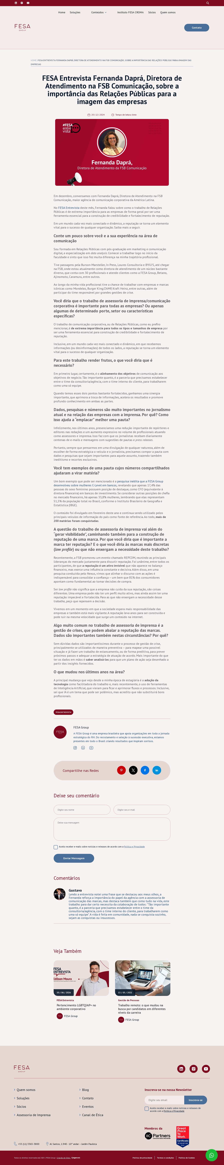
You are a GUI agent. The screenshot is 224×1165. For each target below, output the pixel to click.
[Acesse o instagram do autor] (75, 748)
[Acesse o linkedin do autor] (83, 748)
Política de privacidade (142, 1158)
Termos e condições (165, 1158)
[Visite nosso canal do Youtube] (28, 3)
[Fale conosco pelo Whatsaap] (212, 1155)
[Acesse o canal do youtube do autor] (91, 748)
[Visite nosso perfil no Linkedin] (16, 3)
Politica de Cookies (187, 1158)
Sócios (152, 12)
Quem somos (168, 12)
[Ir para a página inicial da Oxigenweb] (75, 1158)
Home (61, 12)
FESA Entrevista (63, 712)
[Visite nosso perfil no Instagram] (22, 3)
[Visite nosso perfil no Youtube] (206, 1069)
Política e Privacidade (134, 846)
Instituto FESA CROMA (130, 12)
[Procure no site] (207, 3)
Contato (197, 27)
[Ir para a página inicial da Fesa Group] (22, 27)
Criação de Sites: (64, 1158)
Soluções (75, 12)
